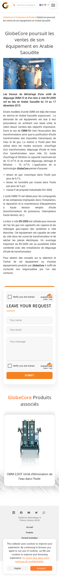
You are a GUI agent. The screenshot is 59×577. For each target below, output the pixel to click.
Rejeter (17, 568)
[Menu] (53, 6)
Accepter (41, 568)
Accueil (29, 527)
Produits (29, 532)
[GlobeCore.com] (5, 5)
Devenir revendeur (30, 538)
